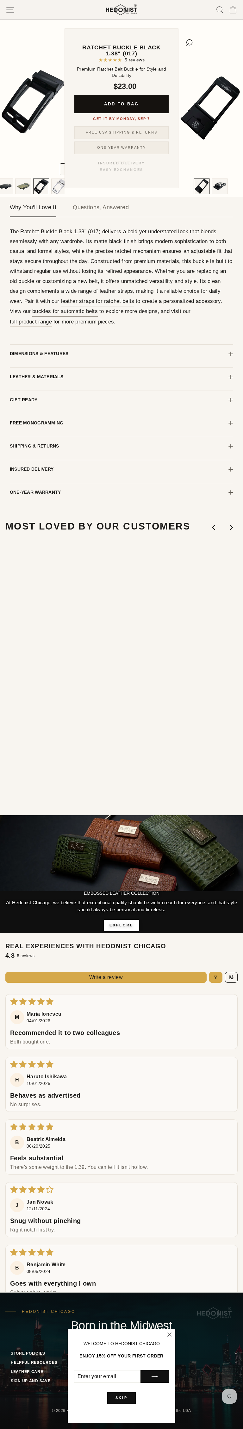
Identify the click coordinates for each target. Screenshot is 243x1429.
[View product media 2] (202, 186)
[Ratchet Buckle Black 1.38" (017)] (41, 186)
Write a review (106, 977)
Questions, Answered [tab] (101, 207)
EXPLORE (121, 925)
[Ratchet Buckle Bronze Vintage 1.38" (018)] (23, 186)
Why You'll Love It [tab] (33, 207)
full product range (31, 322)
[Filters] (215, 977)
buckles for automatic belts (65, 311)
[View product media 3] (220, 186)
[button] (106, 781)
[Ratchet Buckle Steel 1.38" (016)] (59, 186)
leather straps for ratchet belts (97, 301)
